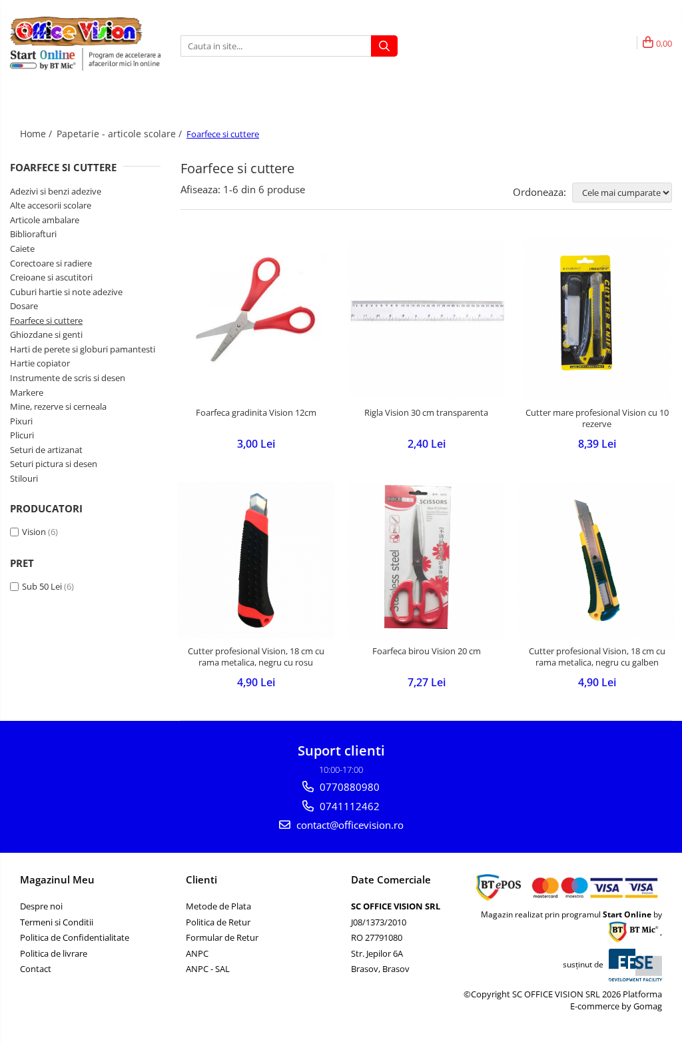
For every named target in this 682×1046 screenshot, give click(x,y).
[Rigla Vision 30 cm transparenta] (426, 318)
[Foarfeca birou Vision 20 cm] (426, 560)
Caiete (22, 249)
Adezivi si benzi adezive (55, 191)
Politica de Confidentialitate (74, 937)
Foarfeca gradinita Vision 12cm (256, 412)
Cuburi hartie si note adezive (66, 292)
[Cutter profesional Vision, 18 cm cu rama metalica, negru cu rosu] (255, 560)
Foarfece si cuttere (46, 320)
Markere (26, 392)
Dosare (24, 306)
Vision (34, 532)
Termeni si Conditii (56, 922)
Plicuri (22, 435)
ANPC (197, 953)
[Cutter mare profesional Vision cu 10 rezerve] (596, 318)
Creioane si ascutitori (51, 277)
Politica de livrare (53, 953)
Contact (35, 969)
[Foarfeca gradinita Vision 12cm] (255, 318)
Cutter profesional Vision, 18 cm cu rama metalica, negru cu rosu (256, 657)
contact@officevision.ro (349, 824)
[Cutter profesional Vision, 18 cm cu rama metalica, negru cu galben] (596, 560)
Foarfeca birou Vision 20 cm (426, 651)
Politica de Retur (218, 922)
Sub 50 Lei (42, 586)
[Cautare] (384, 46)
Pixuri (21, 421)
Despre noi (41, 906)
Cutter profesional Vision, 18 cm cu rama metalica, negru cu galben (597, 657)
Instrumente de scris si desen (67, 378)
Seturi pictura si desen (53, 464)
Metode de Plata (218, 906)
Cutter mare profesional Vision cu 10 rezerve (597, 418)
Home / (37, 133)
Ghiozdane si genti (46, 334)
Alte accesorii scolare (50, 205)
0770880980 (348, 786)
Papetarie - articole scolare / (120, 133)
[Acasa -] (76, 31)
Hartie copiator (40, 363)
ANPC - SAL (208, 969)
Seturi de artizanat (46, 450)
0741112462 (348, 806)
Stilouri (24, 478)
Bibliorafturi (33, 234)
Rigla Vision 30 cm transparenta (426, 412)
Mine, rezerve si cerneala (58, 406)
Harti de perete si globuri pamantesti (82, 349)
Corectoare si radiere (51, 263)
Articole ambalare (44, 220)
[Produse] (21, 109)
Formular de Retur (222, 937)
